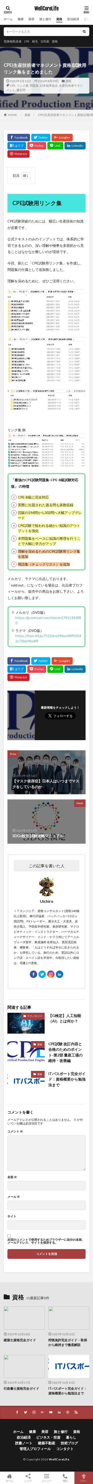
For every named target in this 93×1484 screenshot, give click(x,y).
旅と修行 (45, 19)
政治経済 (73, 19)
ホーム (8, 19)
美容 (31, 19)
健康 (21, 19)
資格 (59, 19)
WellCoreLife (46, 8)
